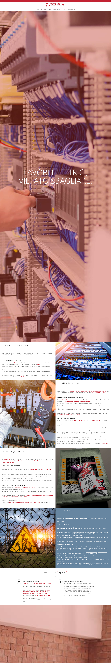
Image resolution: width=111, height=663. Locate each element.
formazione (4, 368)
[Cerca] (74, 9)
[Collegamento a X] (89, 1)
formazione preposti (102, 552)
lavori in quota (60, 561)
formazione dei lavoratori (91, 552)
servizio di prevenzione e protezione (100, 563)
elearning (88, 553)
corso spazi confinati (71, 559)
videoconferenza (95, 553)
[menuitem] (38, 9)
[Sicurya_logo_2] (55, 5)
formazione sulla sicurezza (71, 564)
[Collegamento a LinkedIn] (93, 1)
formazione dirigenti (61, 553)
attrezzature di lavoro (83, 557)
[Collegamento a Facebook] (91, 1)
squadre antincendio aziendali (66, 557)
